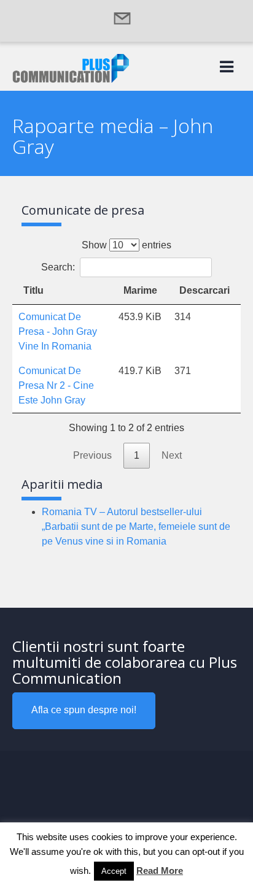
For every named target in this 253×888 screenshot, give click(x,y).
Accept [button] (113, 871)
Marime (140, 290)
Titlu (33, 290)
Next (172, 455)
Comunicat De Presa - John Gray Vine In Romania (57, 331)
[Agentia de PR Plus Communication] (70, 79)
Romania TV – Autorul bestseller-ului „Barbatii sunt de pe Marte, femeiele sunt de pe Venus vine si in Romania (136, 526)
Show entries (126, 245)
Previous (92, 455)
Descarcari (204, 290)
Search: (58, 267)
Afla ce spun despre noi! (83, 710)
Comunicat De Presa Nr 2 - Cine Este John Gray (56, 385)
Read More (159, 870)
